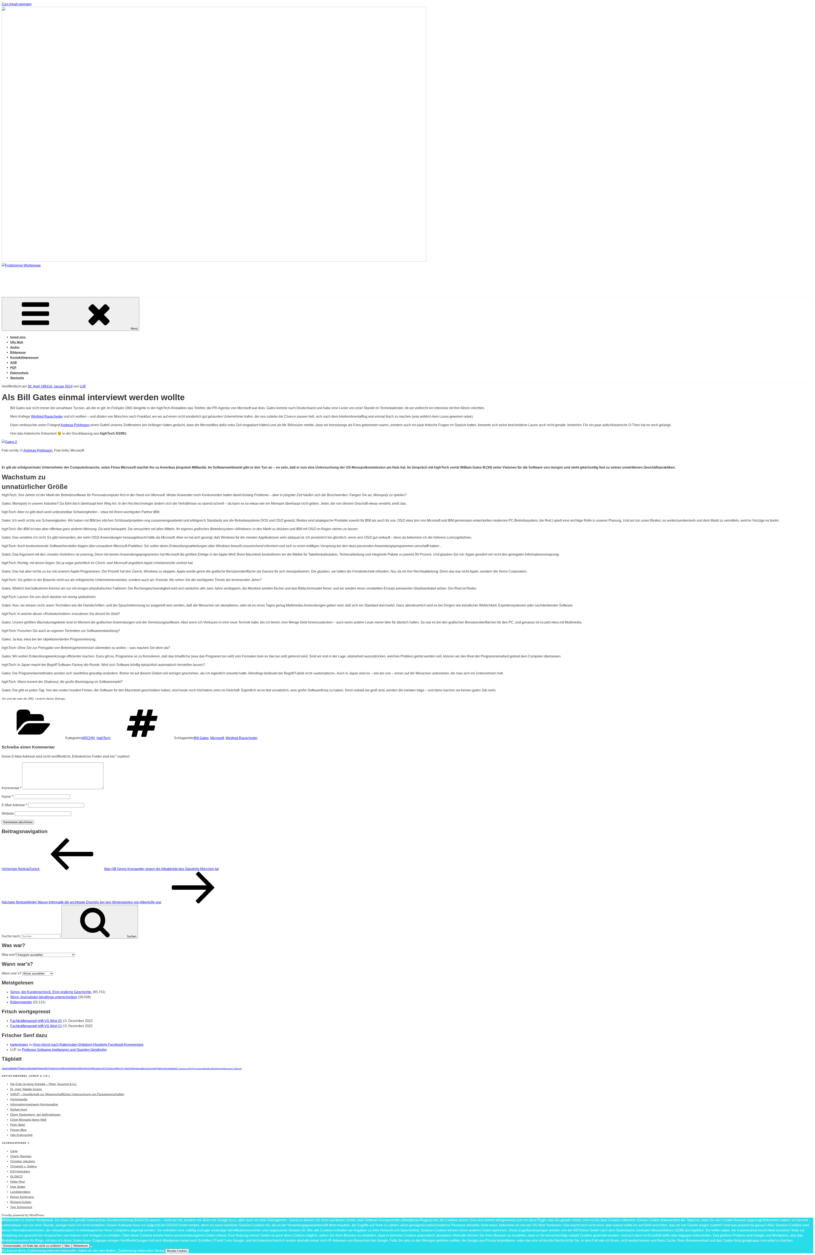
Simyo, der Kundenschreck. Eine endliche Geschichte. (51, 992)
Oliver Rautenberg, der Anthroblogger (35, 1114)
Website (8, 813)
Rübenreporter (21, 1002)
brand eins (18, 337)
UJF (83, 386)
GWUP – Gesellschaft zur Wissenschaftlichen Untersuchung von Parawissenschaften (67, 1094)
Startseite (17, 377)
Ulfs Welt (16, 342)
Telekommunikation (166, 1068)
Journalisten (10, 1068)
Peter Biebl (17, 1124)
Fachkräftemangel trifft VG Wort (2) (36, 1021)
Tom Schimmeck (21, 1207)
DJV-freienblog (20, 1171)
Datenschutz (19, 372)
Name (7, 796)
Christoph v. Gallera (23, 1166)
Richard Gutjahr (20, 1202)
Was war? (9, 954)
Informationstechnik (82, 1068)
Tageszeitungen (27, 1068)
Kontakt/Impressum (24, 357)
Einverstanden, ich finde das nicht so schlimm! (32, 1245)
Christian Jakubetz (22, 1161)
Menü (134, 328)
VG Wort (124, 1068)
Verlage (66, 1068)
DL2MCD (16, 1176)
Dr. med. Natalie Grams (26, 1089)
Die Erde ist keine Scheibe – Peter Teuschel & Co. (43, 1084)
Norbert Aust (18, 1109)
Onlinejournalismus (139, 1068)
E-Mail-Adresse (14, 805)
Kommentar (11, 788)
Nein (67, 1245)
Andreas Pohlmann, (38, 450)
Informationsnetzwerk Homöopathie (34, 1104)
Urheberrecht (54, 1068)
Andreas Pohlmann (75, 425)
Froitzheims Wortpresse (62, 278)
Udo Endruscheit (21, 1135)
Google (152, 1068)
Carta (14, 1151)
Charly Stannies (20, 1156)
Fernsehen (198, 1068)
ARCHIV (88, 738)
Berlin (215, 1068)
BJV (190, 1068)
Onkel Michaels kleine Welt (28, 1119)
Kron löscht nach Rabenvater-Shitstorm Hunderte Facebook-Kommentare (88, 1044)
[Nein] (91, 1246)
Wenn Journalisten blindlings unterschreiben (43, 997)
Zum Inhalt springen (17, 4)
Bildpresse (18, 352)
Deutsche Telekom (233, 1068)
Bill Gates (201, 738)
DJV (105, 1068)
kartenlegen (19, 1044)
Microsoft (217, 738)
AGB (13, 362)
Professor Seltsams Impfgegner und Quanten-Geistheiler (64, 1049)
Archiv (15, 347)
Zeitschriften (114, 1068)
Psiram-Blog (18, 1129)
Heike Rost (17, 1181)
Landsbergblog (20, 1191)
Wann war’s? (11, 973)
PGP (13, 367)
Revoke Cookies (177, 1250)
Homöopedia (18, 1099)
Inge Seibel (17, 1186)
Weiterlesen (80, 1245)
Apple (221, 1068)
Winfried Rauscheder (47, 416)
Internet (42, 1068)
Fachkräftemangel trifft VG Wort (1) (36, 1026)
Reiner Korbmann (22, 1197)
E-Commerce (182, 1068)
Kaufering (98, 1068)
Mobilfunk (207, 1068)
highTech (103, 738)
